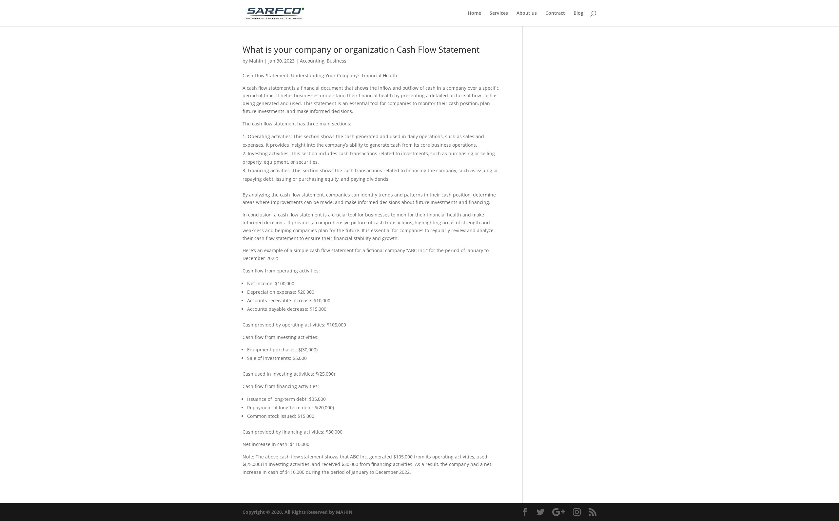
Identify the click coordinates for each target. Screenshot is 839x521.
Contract (555, 13)
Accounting (312, 61)
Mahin (256, 61)
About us (527, 13)
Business (336, 61)
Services (499, 13)
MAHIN (344, 512)
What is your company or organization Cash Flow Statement (361, 49)
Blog (578, 13)
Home (474, 13)
